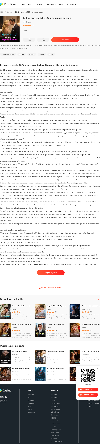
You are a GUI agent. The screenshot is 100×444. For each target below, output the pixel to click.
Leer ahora (65, 40)
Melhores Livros (55, 421)
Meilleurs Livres (55, 424)
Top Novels (54, 394)
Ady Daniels (15, 372)
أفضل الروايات (55, 412)
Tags (29, 406)
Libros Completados (31, 410)
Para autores (31, 400)
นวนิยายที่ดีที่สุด (55, 435)
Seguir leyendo (51, 272)
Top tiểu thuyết (55, 406)
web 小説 (53, 427)
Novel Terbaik (55, 432)
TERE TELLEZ (16, 354)
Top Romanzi (54, 415)
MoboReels (54, 438)
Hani (48, 354)
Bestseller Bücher (56, 403)
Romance (14, 309)
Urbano (9, 12)
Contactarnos (31, 403)
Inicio (2, 12)
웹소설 (53, 400)
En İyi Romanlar (55, 409)
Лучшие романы (56, 429)
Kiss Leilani (50, 372)
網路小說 (53, 418)
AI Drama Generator (57, 441)
